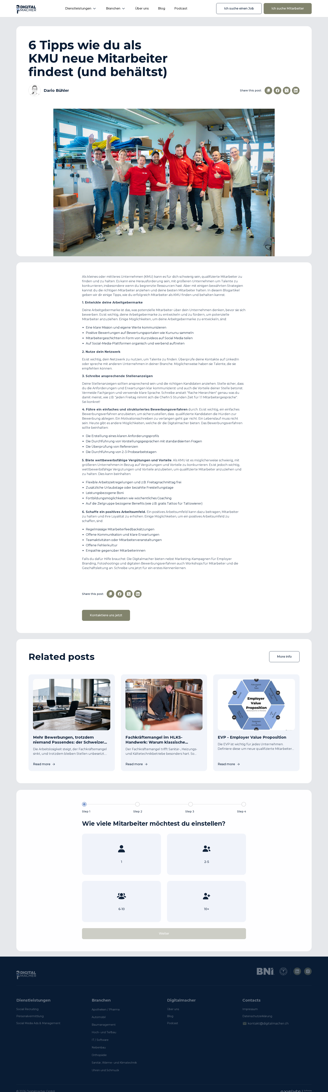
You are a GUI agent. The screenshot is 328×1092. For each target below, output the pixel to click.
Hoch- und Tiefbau (104, 1032)
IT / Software (100, 1040)
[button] (81, 8)
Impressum (250, 1009)
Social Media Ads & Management (38, 1023)
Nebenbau (99, 1047)
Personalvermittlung (30, 1016)
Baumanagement (104, 1024)
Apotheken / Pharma (106, 1009)
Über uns (142, 8)
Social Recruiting (27, 1009)
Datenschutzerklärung (257, 1016)
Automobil (99, 1017)
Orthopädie (99, 1055)
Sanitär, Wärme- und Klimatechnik (114, 1062)
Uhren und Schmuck (105, 1070)
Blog (161, 8)
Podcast (180, 8)
